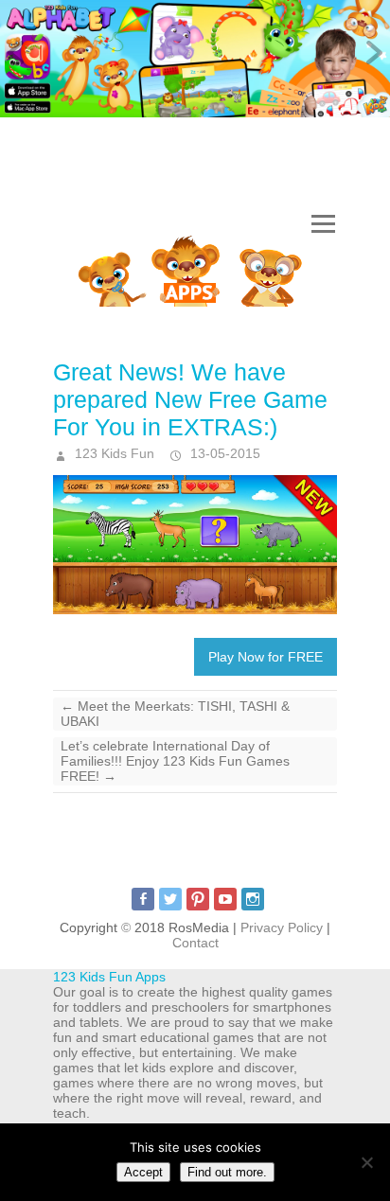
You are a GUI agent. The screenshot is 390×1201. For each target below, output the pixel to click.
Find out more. (227, 1172)
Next (371, 54)
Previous (19, 54)
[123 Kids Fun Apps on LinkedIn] (252, 899)
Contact (195, 942)
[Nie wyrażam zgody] (366, 1162)
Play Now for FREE (265, 656)
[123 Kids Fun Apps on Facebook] (143, 899)
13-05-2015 (223, 453)
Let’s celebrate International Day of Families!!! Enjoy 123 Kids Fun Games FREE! (175, 761)
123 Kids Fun (112, 453)
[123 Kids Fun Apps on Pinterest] (197, 899)
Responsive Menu (323, 225)
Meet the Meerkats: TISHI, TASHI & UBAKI (175, 713)
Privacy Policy (281, 927)
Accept (143, 1172)
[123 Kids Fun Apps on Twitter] (170, 899)
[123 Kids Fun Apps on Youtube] (225, 899)
